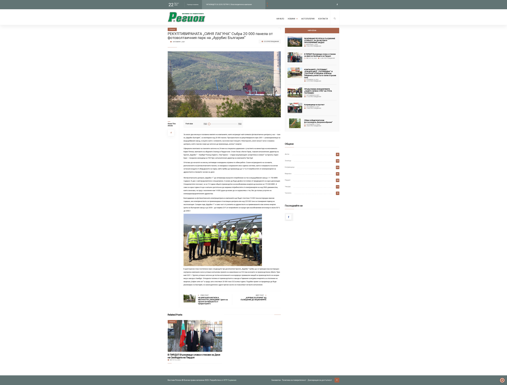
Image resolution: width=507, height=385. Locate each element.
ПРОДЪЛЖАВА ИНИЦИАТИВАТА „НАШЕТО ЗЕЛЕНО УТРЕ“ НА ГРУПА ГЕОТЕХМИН (318, 91)
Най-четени (312, 30)
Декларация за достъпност (320, 380)
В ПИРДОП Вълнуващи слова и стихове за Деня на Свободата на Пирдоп (194, 356)
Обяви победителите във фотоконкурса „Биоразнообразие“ (318, 121)
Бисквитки (276, 380)
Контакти (323, 19)
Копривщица (289, 167)
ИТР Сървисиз (230, 380)
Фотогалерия (307, 19)
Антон (287, 154)
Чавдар (287, 186)
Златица (288, 161)
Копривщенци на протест (314, 105)
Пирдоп (287, 180)
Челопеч (288, 193)
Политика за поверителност (294, 380)
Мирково (288, 174)
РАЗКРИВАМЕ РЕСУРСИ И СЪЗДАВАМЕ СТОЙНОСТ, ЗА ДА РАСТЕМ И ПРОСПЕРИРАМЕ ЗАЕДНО (319, 40)
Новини (291, 19)
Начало (280, 19)
